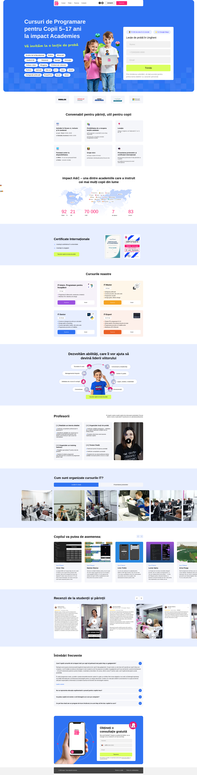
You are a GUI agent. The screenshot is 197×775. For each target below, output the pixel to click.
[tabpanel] (98, 507)
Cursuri (63, 3)
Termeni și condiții (119, 770)
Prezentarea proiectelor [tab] (121, 484)
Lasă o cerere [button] (60, 684)
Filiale (69, 3)
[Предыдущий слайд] (138, 536)
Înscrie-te (116, 754)
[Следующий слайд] (141, 536)
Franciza (76, 3)
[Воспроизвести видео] (94, 621)
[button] (121, 3)
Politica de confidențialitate (132, 770)
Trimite (148, 68)
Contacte (83, 3)
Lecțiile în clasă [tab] (76, 484)
